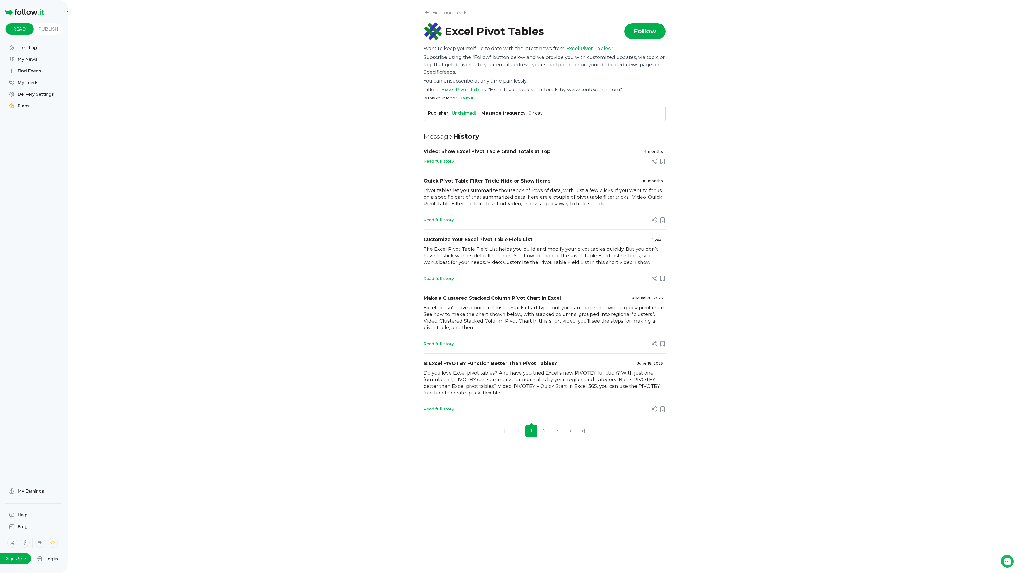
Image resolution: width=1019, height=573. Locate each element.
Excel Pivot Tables (588, 48)
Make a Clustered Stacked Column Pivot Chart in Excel (492, 298)
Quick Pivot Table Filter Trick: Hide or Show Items (487, 181)
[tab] (19, 29)
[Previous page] (518, 431)
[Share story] (654, 161)
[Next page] (570, 431)
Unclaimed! (464, 113)
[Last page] (583, 431)
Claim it (465, 98)
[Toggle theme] (52, 542)
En (40, 542)
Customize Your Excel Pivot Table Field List (478, 239)
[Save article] (663, 161)
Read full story (439, 161)
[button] (47, 559)
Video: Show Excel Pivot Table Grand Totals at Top (487, 151)
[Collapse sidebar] (67, 11)
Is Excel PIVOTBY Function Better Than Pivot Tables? (490, 363)
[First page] (505, 431)
